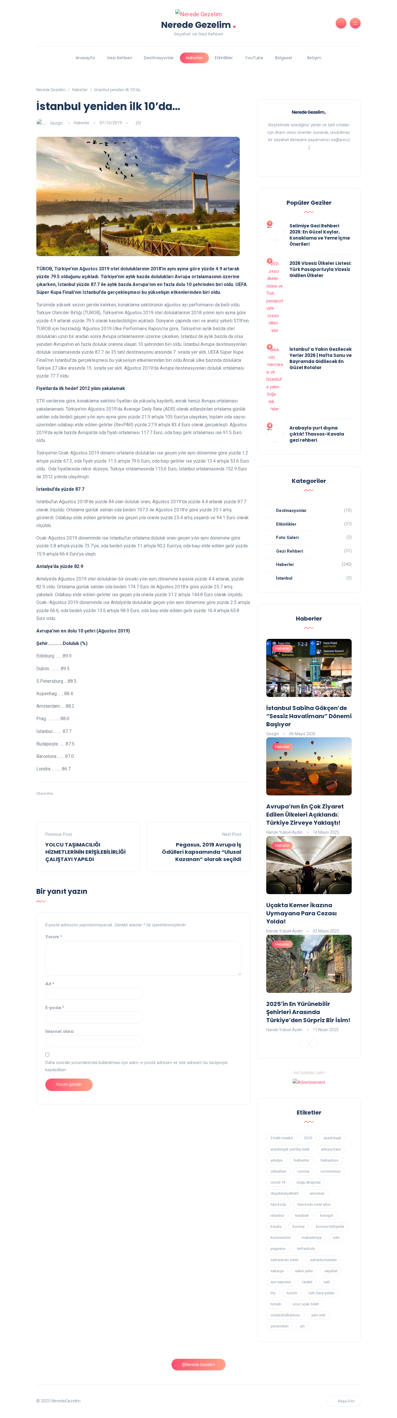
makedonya (311, 1237)
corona (303, 1171)
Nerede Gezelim (198, 24)
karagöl (326, 1215)
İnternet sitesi (59, 1031)
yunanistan (280, 1326)
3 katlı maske (282, 1138)
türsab (276, 1304)
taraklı (307, 1282)
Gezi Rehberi (119, 58)
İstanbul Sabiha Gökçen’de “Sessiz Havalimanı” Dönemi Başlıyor (309, 716)
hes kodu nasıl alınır (314, 1204)
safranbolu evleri (284, 1260)
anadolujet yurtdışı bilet (290, 1149)
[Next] (314, 1043)
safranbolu (306, 1248)
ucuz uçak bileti (306, 1304)
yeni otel (318, 1315)
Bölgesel (283, 58)
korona (299, 1226)
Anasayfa (85, 58)
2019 (308, 1138)
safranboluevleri (323, 1260)
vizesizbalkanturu (285, 1315)
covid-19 (278, 1182)
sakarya (277, 1271)
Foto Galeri (287, 537)
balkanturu (329, 1160)
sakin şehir (304, 1271)
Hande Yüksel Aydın (284, 832)
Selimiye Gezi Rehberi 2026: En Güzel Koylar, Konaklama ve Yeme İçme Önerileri (319, 235)
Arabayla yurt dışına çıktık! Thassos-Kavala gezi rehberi (316, 434)
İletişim (314, 58)
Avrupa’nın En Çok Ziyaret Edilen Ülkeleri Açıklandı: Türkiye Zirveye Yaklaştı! (305, 814)
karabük (302, 1215)
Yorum (53, 936)
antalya (276, 1160)
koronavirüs (280, 1237)
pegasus (278, 1248)
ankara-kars (331, 1149)
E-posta (54, 1007)
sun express (281, 1282)
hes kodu (278, 1204)
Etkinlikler (224, 58)
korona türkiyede (330, 1226)
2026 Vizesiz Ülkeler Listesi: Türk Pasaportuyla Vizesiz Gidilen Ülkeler (320, 269)
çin (302, 1326)
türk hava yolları (322, 1293)
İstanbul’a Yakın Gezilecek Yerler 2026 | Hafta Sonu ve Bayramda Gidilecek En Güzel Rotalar (320, 358)
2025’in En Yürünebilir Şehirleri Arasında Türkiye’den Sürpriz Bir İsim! (308, 1012)
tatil (327, 1282)
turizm (292, 1293)
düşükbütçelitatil (284, 1193)
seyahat (330, 1271)
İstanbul (284, 578)
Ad (49, 983)
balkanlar (301, 1160)
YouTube (254, 58)
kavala (276, 1226)
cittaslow (278, 1171)
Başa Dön (346, 1401)
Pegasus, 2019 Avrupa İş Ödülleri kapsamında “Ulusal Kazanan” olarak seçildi (201, 852)
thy (273, 1293)
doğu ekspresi (308, 1182)
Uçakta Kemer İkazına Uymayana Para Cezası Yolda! (301, 913)
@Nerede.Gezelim (198, 1364)
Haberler (194, 58)
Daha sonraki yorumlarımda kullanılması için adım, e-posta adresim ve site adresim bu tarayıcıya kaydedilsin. (136, 1066)
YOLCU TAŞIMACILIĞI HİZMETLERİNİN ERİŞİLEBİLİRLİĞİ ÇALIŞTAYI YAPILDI (85, 852)
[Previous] (304, 1043)
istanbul (277, 1215)
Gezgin (56, 123)
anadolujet (332, 1138)
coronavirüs (330, 1171)
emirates (317, 1193)
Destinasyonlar (159, 58)
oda (336, 1237)
